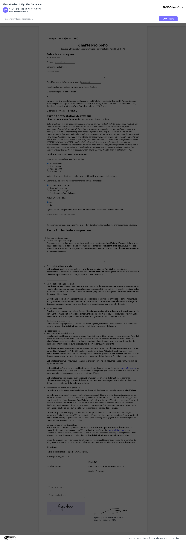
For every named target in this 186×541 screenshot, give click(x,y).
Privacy (145, 538)
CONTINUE (168, 19)
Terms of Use (134, 538)
